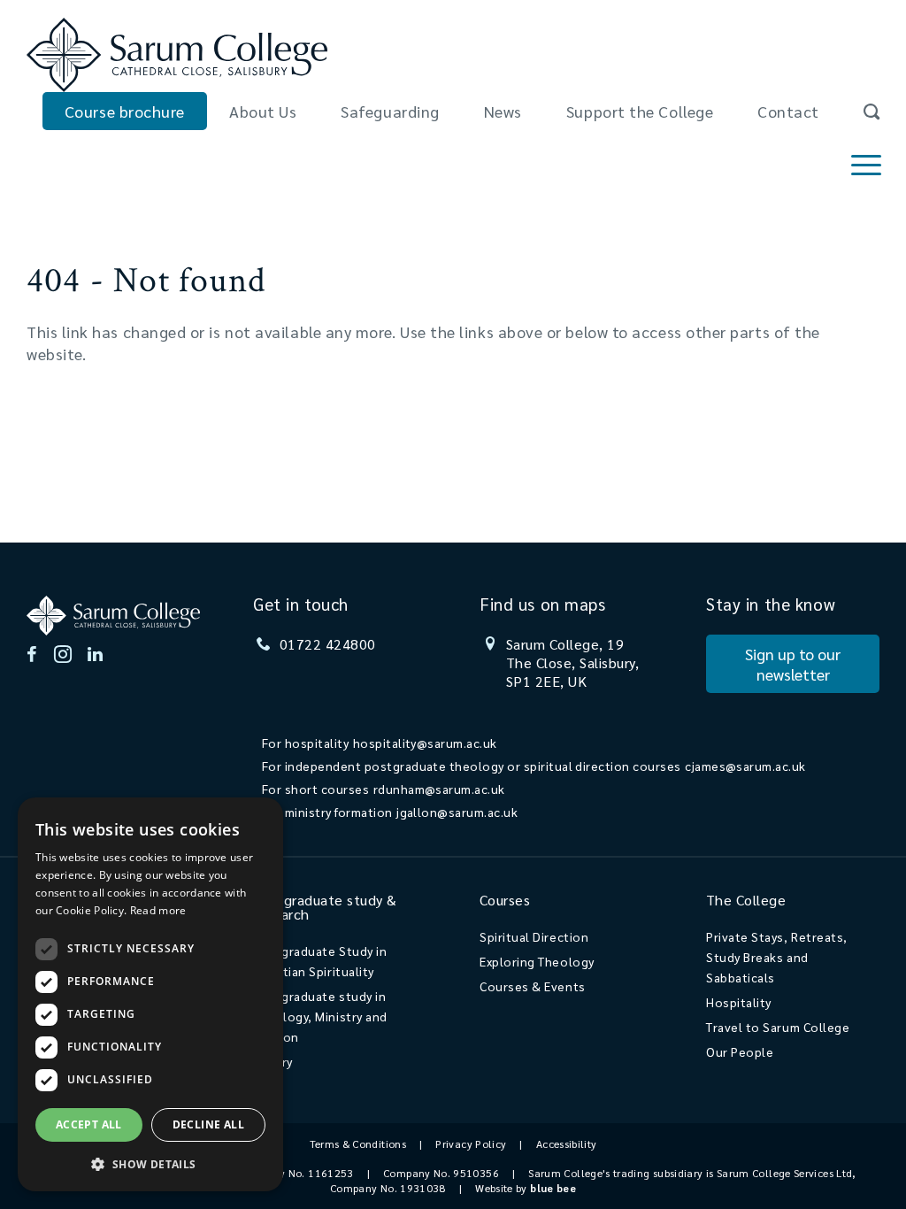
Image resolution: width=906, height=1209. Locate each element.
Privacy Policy (470, 1143)
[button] (150, 1163)
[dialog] (150, 994)
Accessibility (566, 1143)
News (503, 111)
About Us (262, 111)
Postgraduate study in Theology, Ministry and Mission (320, 1016)
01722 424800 (328, 644)
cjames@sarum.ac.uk (745, 766)
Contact (788, 111)
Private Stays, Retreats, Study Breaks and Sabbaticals (777, 956)
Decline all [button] (208, 1124)
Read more (158, 910)
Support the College (639, 111)
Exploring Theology (537, 961)
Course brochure (125, 111)
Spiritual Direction (534, 936)
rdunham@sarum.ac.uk (439, 789)
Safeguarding (390, 111)
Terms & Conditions (358, 1143)
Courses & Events (533, 986)
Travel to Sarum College (777, 1027)
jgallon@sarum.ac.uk (457, 812)
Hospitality (739, 1002)
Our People (739, 1051)
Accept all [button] (89, 1124)
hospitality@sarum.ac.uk (425, 743)
